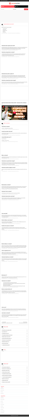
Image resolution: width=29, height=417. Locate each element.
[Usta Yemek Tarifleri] (14, 3)
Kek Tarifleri (2, 407)
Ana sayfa (2, 388)
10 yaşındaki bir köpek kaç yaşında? (6, 373)
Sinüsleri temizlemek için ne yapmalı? (7, 375)
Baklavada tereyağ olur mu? (5, 341)
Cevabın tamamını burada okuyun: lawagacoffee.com (13, 56)
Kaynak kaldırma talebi (4, 56)
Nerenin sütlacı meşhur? (5, 343)
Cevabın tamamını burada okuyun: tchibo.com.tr (13, 189)
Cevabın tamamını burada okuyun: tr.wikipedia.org (13, 317)
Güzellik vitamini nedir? (5, 380)
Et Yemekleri (2, 404)
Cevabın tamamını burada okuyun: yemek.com (13, 261)
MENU (3, 6)
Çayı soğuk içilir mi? (4, 331)
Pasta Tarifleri (2, 399)
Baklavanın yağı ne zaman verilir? (6, 336)
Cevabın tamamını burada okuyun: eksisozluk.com (13, 293)
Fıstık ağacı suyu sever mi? (5, 333)
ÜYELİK (17, 6)
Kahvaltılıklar (2, 412)
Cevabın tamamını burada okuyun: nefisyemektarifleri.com (14, 223)
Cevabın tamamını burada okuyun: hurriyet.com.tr (13, 78)
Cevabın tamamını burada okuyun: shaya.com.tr (13, 248)
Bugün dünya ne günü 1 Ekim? (6, 370)
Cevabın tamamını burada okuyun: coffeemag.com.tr (13, 165)
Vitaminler (2, 393)
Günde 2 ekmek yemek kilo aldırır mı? (7, 338)
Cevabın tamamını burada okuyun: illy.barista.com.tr (13, 129)
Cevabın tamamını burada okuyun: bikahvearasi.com (13, 230)
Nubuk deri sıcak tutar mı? (5, 378)
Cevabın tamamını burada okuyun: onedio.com (13, 141)
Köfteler (2, 409)
